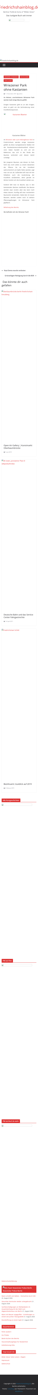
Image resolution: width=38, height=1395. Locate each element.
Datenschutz (6, 1364)
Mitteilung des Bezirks (11, 207)
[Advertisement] (19, 41)
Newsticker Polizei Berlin (12, 1291)
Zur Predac (5, 1335)
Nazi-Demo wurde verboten (15, 270)
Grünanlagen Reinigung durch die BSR (19, 276)
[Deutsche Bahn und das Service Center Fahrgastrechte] (19, 461)
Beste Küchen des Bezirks (10, 1338)
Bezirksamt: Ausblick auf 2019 (18, 784)
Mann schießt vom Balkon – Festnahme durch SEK (19, 1296)
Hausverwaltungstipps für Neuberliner (15, 1342)
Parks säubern (6, 1332)
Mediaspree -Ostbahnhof (11, 77)
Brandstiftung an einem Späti (12, 1320)
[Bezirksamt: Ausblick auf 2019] (19, 630)
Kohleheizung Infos (8, 1345)
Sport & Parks (8, 80)
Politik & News (24, 77)
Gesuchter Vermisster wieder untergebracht (17, 1301)
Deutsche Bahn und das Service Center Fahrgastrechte (18, 616)
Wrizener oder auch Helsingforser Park (19, 140)
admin (20, 94)
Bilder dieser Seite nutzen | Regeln (14, 1357)
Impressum (5, 1360)
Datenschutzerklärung (9, 1281)
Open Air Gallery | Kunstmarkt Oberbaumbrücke (18, 446)
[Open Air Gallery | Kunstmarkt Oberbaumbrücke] (19, 291)
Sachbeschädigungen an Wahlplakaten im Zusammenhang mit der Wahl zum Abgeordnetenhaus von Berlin (16, 1309)
